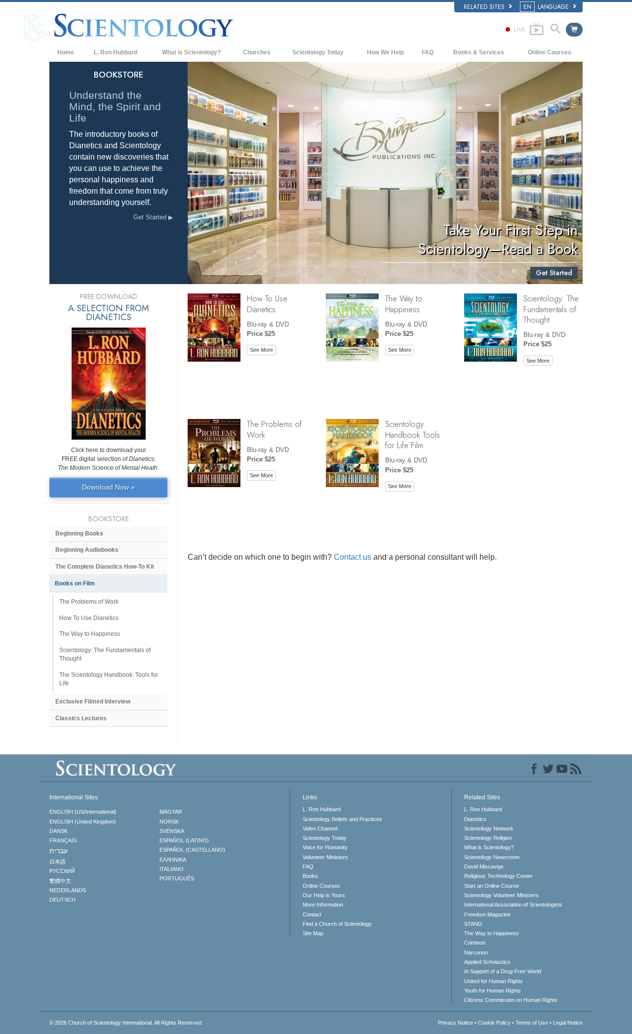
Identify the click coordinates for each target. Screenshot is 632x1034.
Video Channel (320, 828)
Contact (312, 914)
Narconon (476, 952)
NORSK (169, 822)
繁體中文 (60, 881)
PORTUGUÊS (176, 878)
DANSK (58, 831)
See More (261, 350)
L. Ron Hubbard (115, 52)
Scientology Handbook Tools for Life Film (412, 434)
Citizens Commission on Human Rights (510, 1000)
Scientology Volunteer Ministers (501, 895)
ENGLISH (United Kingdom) (82, 822)
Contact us (352, 557)
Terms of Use (531, 1023)
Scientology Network (489, 828)
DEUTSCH (62, 900)
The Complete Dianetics (104, 566)
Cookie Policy (494, 1023)
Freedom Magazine (487, 914)
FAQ (428, 52)
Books (310, 876)
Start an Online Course (491, 886)
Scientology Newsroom (491, 857)
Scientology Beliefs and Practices (342, 819)
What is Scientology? (191, 52)
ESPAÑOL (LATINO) (184, 840)
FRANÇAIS (63, 840)
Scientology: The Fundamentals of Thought (551, 309)
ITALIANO (171, 869)
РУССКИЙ (62, 871)
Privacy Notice (455, 1023)
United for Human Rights (493, 981)
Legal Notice (568, 1023)
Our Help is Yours (324, 895)
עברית (58, 851)
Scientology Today (318, 52)
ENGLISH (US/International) (83, 812)
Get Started (150, 217)
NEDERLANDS (67, 890)
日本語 (57, 862)
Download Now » (108, 487)
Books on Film (75, 583)
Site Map (313, 933)
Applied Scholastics (487, 962)
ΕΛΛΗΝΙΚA (172, 860)
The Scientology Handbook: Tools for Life (108, 679)
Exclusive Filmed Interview (92, 701)
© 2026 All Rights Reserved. (126, 1023)
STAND (473, 924)
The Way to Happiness (403, 303)
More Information (323, 905)
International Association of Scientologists (513, 905)
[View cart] (574, 30)
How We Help (385, 52)
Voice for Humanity (325, 847)
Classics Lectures (81, 718)
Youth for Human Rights (492, 990)
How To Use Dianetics (267, 303)
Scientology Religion (488, 838)
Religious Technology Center (498, 876)
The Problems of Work (274, 429)
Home (65, 52)
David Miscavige (484, 866)
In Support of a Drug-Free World (502, 971)
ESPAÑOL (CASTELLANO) (192, 850)
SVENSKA (171, 831)
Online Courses (549, 52)
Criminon (474, 943)
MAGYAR (170, 812)
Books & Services (478, 52)
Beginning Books (79, 533)
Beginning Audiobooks (86, 549)
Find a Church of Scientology (337, 924)
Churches (257, 52)
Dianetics (475, 819)
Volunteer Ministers (325, 857)
